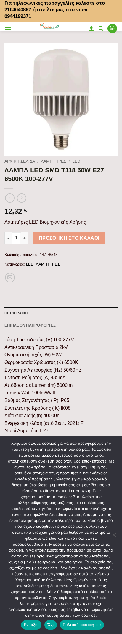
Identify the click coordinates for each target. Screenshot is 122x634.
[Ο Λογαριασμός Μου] (91, 28)
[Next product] (9, 198)
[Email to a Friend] (10, 277)
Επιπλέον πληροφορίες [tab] (30, 325)
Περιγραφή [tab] (16, 313)
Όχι (50, 624)
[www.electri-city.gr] (50, 26)
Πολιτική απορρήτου (82, 624)
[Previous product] (21, 198)
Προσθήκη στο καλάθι (69, 238)
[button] (8, 29)
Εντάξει (31, 624)
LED (76, 161)
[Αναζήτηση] (101, 28)
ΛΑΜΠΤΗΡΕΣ (53, 161)
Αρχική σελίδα (19, 161)
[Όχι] (114, 536)
